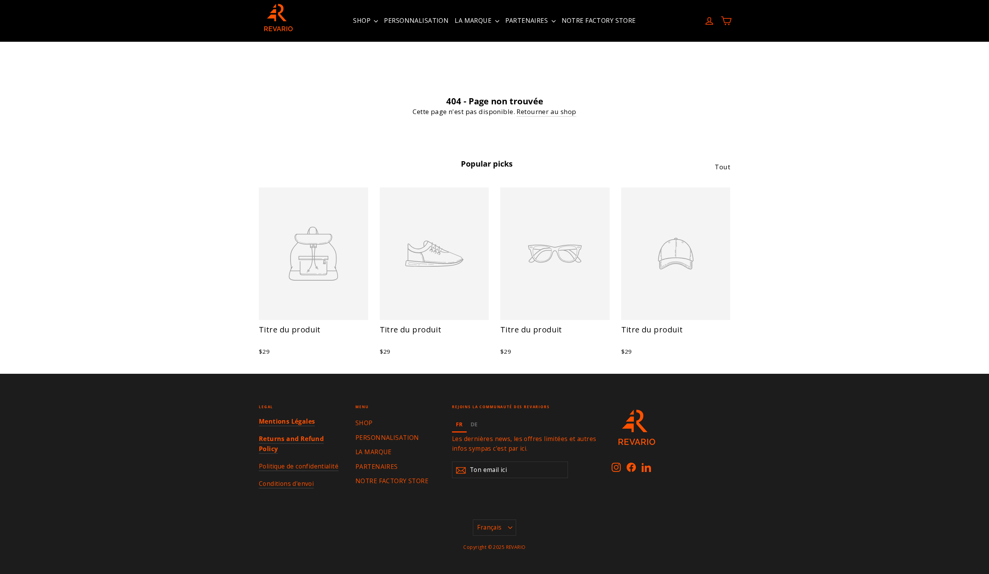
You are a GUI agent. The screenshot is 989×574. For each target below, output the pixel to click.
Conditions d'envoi (286, 483)
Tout (722, 166)
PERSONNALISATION (416, 20)
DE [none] (474, 424)
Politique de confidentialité (298, 466)
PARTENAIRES (527, 20)
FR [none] (459, 424)
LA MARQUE (474, 20)
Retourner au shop (546, 111)
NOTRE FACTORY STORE (599, 20)
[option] (474, 425)
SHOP (362, 20)
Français (489, 527)
